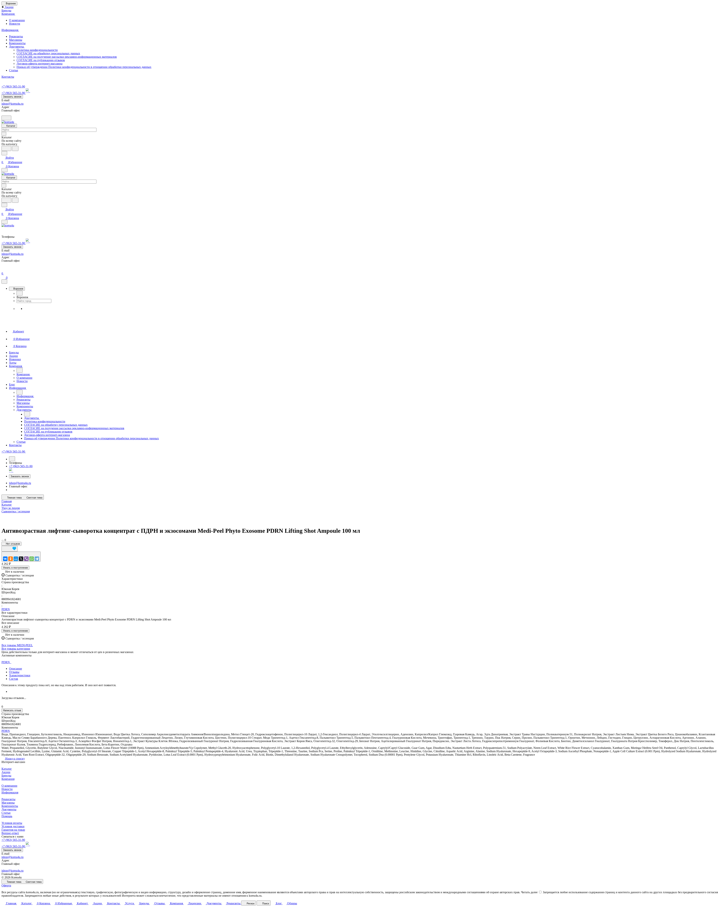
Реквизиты (16, 36)
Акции (6, 772)
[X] (21, 558)
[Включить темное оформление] (6, 118)
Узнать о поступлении (15, 567)
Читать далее (529, 892)
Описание (15, 668)
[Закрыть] (4, 281)
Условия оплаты (12, 823)
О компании (17, 20)
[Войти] (3, 269)
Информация (10, 792)
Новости (14, 23)
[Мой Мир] (16, 558)
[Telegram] (37, 558)
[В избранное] (10, 549)
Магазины (15, 39)
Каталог (7, 768)
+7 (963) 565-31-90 (13, 86)
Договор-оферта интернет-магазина (39, 63)
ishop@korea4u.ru (13, 103)
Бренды (6, 775)
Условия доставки (13, 826)
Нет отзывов (12, 543)
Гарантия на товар (13, 829)
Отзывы (14, 672)
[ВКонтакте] (5, 558)
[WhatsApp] (31, 558)
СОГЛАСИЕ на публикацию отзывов (41, 60)
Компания (8, 778)
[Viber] (26, 558)
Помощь (7, 816)
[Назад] (20, 293)
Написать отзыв (12, 710)
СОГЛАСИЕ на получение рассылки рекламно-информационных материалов (67, 56)
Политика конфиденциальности (37, 50)
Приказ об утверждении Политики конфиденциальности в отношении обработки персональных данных (84, 67)
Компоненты (17, 43)
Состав (13, 678)
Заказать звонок (12, 96)
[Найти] (15, 148)
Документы (17, 46)
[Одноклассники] (10, 558)
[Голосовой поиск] (6, 148)
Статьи (13, 70)
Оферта (6, 885)
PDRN (6, 609)
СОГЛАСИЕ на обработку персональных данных (48, 53)
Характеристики (19, 675)
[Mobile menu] (5, 222)
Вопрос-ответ (10, 833)
